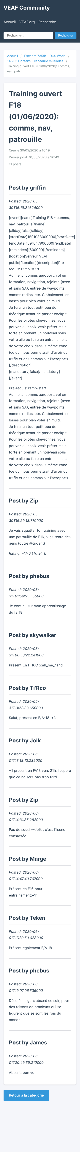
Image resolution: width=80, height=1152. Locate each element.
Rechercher (65, 35)
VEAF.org (27, 22)
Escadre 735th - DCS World (45, 56)
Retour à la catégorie (26, 1095)
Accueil (10, 22)
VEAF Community (27, 7)
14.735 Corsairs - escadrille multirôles (35, 61)
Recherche (47, 22)
